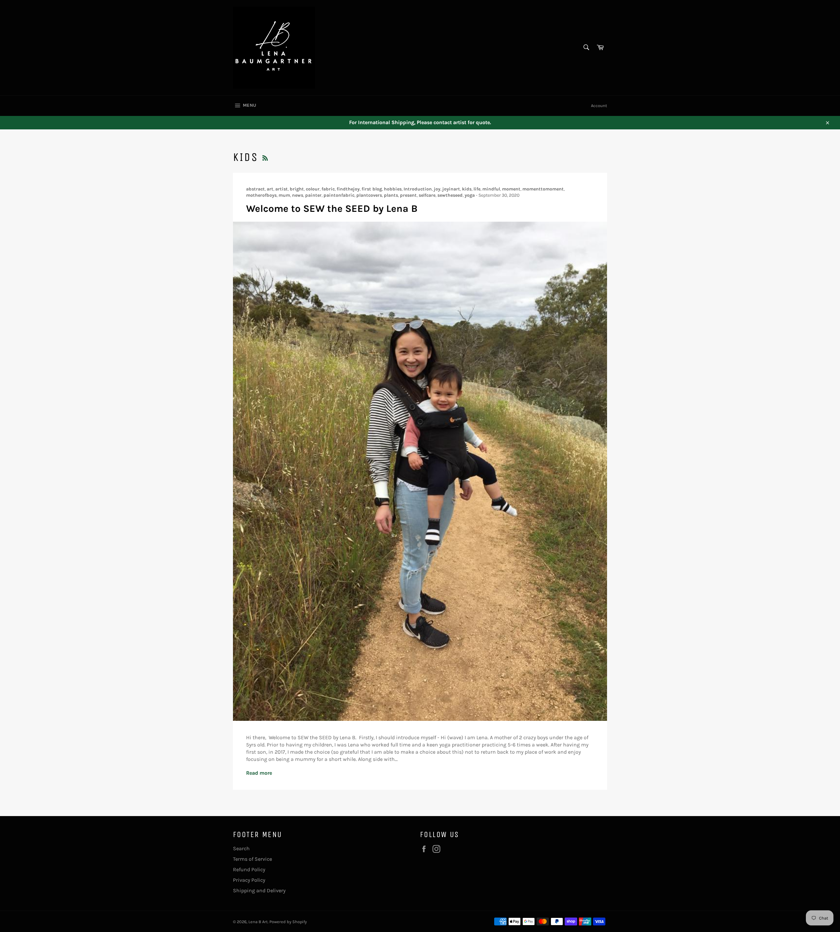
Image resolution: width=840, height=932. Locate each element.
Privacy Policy (249, 880)
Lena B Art (258, 921)
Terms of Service (252, 859)
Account (599, 105)
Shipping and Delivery (259, 890)
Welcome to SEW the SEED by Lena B (331, 208)
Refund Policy (249, 869)
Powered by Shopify (288, 921)
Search (241, 848)
